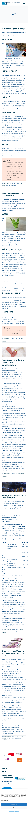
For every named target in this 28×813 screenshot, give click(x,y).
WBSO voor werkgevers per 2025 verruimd (13, 194)
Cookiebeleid (11, 811)
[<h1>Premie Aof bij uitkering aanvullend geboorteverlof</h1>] (14, 352)
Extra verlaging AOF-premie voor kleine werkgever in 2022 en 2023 (14, 653)
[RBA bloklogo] (19, 753)
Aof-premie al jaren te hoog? (13, 28)
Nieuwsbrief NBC (7, 183)
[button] (26, 790)
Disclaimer (17, 811)
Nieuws (19, 473)
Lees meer (4, 186)
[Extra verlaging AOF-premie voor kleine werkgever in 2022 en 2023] (14, 643)
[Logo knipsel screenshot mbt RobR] (11, 2)
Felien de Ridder (7, 473)
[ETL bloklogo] (11, 753)
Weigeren (14, 807)
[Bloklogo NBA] (19, 758)
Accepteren (14, 804)
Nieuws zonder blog (6, 631)
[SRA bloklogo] (7, 758)
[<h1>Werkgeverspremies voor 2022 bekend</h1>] (14, 487)
